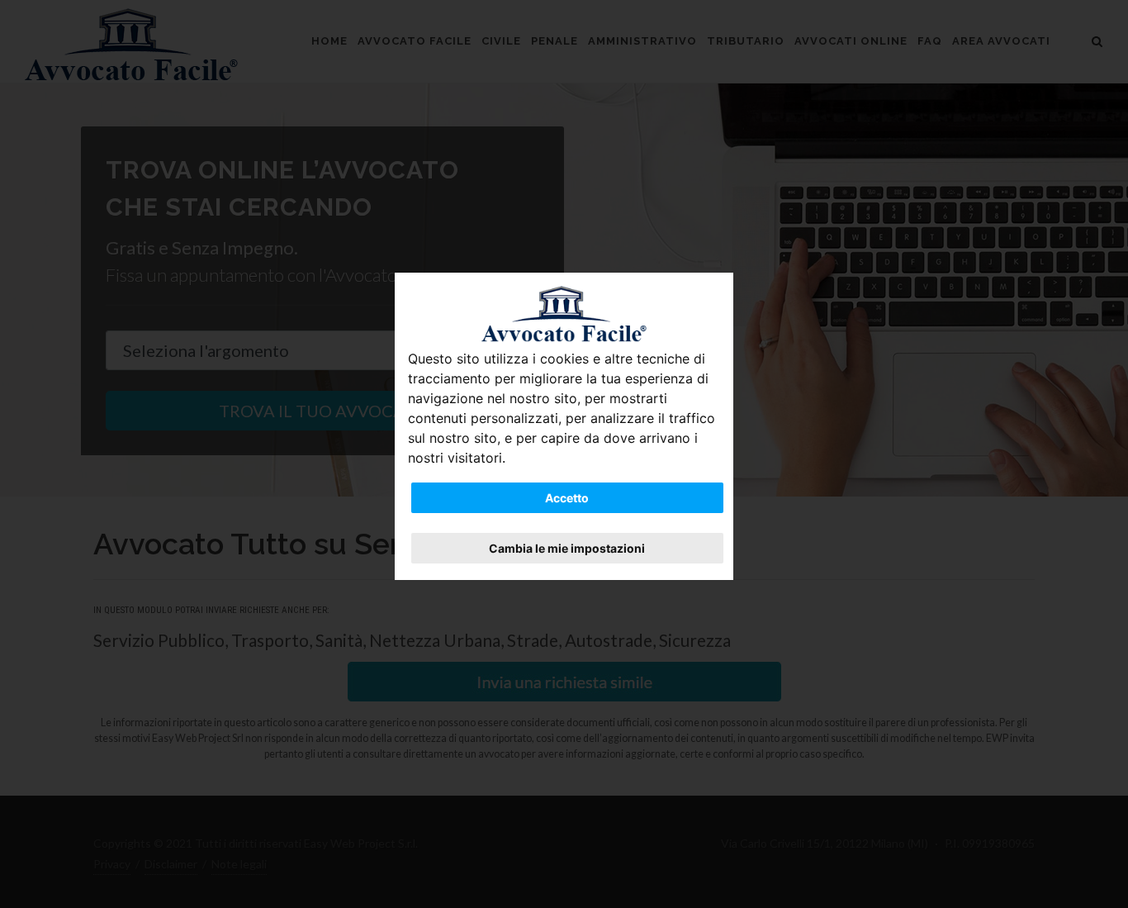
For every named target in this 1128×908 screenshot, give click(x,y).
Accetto (567, 498)
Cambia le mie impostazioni (567, 548)
